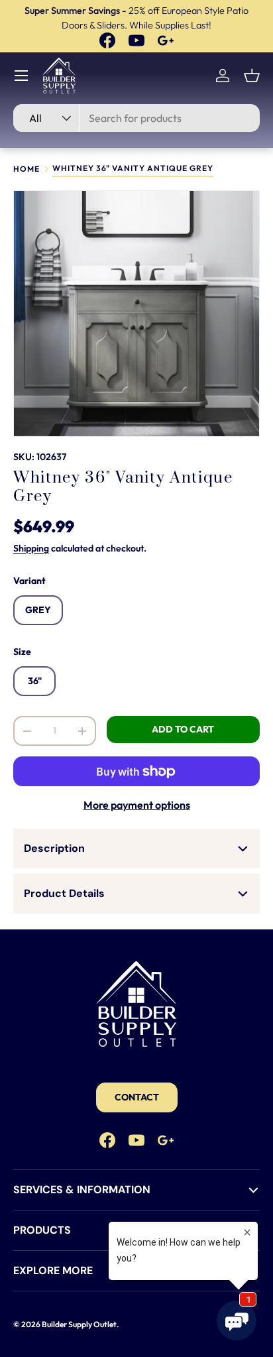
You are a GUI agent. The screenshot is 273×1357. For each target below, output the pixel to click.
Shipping (31, 548)
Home (26, 169)
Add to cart (183, 729)
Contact (137, 1097)
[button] (251, 75)
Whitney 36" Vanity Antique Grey (132, 168)
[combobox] (136, 118)
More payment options (136, 804)
